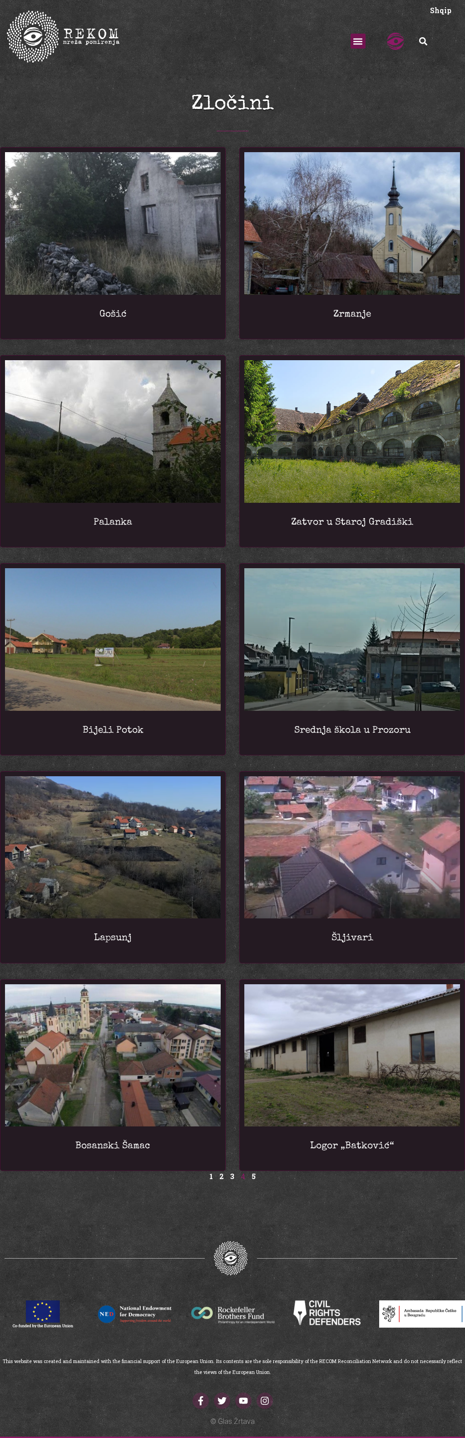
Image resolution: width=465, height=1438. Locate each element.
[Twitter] (222, 1401)
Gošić (113, 314)
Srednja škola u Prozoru (352, 730)
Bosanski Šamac (112, 1146)
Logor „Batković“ (352, 1146)
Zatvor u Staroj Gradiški (352, 522)
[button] (358, 41)
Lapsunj (113, 938)
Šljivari (352, 938)
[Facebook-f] (201, 1401)
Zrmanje (352, 314)
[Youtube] (243, 1401)
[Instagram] (265, 1401)
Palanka (113, 522)
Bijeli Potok (113, 730)
